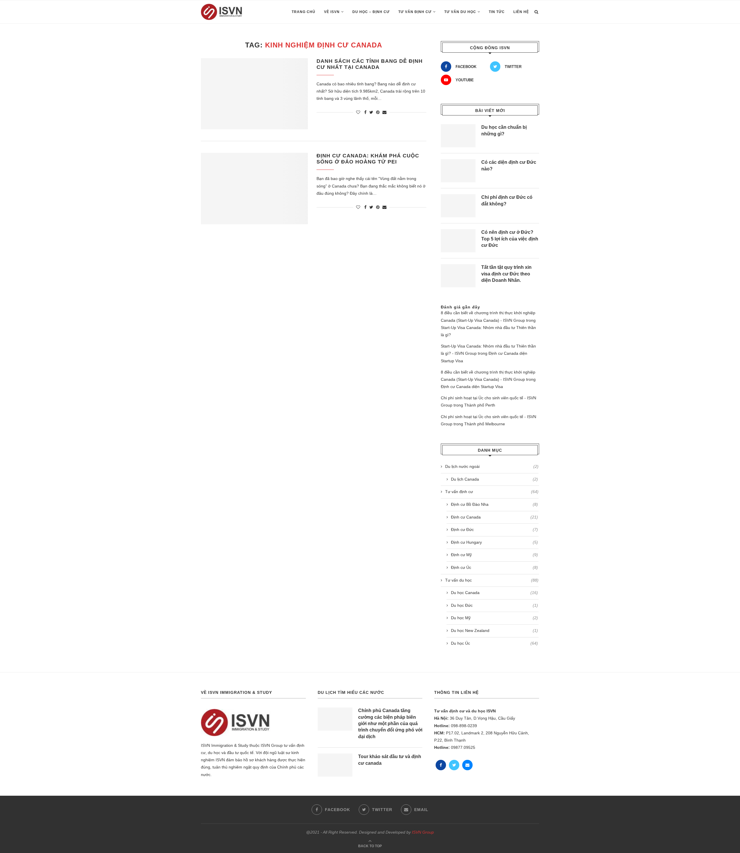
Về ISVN (332, 12)
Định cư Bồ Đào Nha (494, 504)
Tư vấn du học (460, 12)
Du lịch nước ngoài (492, 466)
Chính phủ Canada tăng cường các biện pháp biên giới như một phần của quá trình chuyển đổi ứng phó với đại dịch (390, 723)
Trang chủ (303, 12)
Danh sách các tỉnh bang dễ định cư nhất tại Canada (370, 64)
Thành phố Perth (479, 405)
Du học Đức (494, 605)
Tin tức (497, 12)
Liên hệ (521, 12)
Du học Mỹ (494, 617)
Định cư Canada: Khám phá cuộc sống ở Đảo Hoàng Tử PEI (368, 159)
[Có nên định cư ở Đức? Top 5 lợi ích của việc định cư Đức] (458, 240)
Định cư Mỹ (494, 554)
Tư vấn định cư (415, 12)
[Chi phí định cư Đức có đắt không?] (458, 205)
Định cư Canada (494, 517)
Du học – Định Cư (371, 12)
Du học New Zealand (494, 630)
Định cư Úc (494, 567)
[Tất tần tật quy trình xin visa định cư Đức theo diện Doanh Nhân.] (458, 275)
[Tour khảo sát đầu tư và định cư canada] (335, 765)
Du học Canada (494, 592)
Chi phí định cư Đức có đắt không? (506, 200)
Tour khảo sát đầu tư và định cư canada (389, 759)
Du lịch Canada (494, 479)
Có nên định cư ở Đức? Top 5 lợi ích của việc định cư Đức (509, 239)
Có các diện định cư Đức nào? (508, 165)
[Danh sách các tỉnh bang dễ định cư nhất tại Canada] (254, 94)
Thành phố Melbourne (484, 424)
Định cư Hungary (494, 542)
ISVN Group (423, 832)
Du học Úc (494, 643)
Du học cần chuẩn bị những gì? (504, 130)
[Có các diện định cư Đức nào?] (458, 170)
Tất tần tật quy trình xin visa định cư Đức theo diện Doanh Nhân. (506, 274)
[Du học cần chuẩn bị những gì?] (458, 135)
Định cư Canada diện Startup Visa (472, 386)
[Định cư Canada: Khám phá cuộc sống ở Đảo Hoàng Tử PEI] (254, 188)
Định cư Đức (494, 529)
